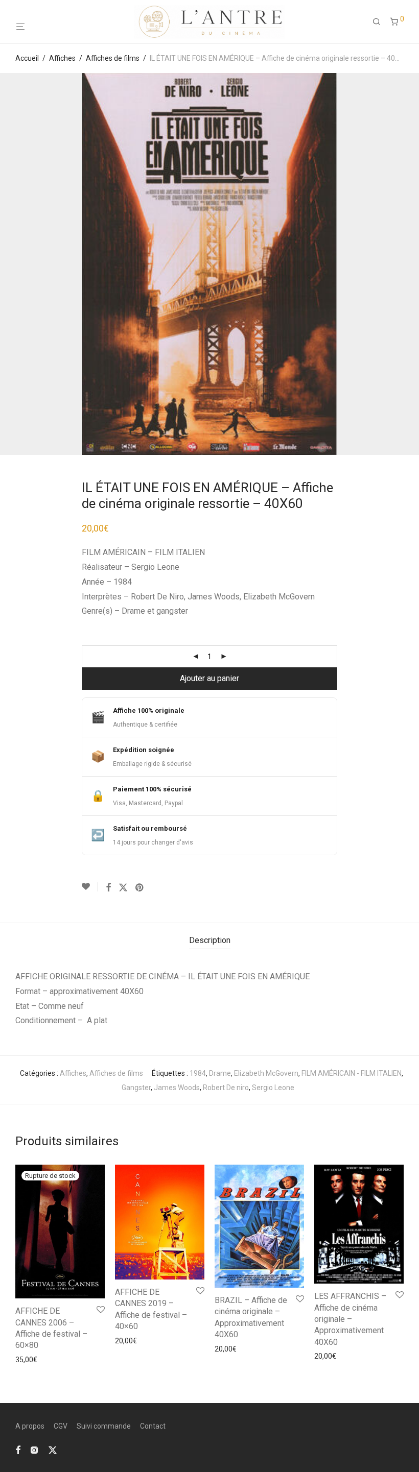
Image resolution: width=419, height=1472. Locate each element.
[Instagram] (34, 1449)
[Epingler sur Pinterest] (140, 888)
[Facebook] (17, 1449)
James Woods (177, 1087)
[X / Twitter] (52, 1449)
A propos (29, 1426)
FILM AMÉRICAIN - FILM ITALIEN (351, 1073)
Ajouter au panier (209, 678)
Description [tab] (209, 940)
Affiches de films (112, 58)
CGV (60, 1426)
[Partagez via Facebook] (108, 888)
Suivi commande (104, 1426)
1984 (198, 1073)
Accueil (27, 58)
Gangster (136, 1087)
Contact (153, 1426)
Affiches (62, 58)
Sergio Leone (273, 1087)
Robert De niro (226, 1087)
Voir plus (26, 1360)
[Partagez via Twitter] (123, 888)
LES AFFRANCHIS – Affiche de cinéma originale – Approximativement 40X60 (350, 1319)
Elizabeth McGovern (266, 1073)
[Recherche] (380, 22)
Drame (220, 1073)
